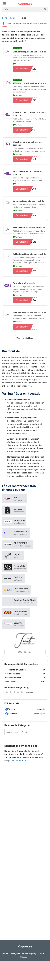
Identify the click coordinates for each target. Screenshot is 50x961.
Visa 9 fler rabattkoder (25, 338)
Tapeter (25, 732)
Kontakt (41, 953)
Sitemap (23, 957)
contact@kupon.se (20, 760)
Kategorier (15, 953)
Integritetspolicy (29, 953)
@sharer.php (39, 713)
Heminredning (12, 732)
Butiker (5, 953)
